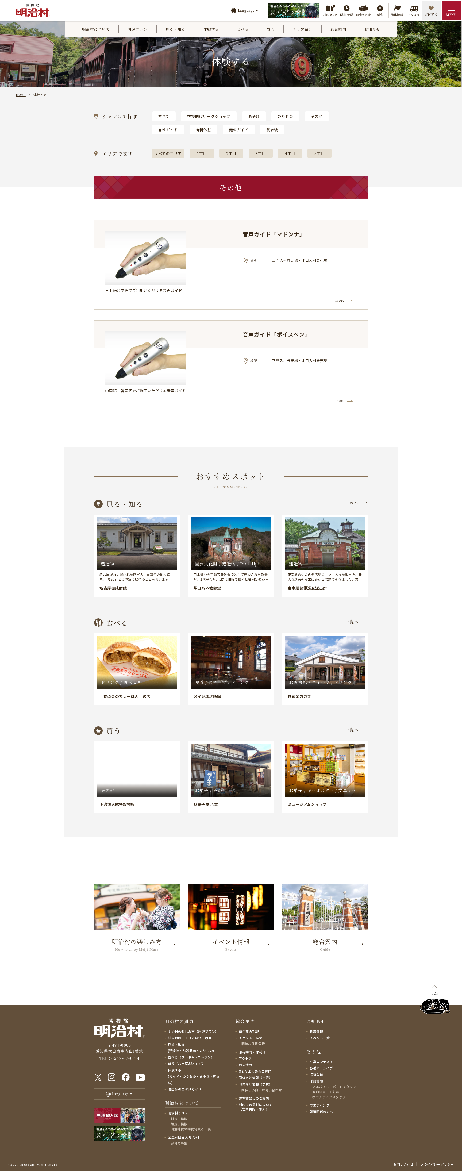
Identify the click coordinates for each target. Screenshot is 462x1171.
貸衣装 (272, 129)
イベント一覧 (320, 1037)
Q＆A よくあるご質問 (255, 1071)
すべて (164, 116)
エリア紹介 (302, 29)
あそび (254, 116)
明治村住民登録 (253, 1043)
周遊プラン (137, 29)
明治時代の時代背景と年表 (191, 1129)
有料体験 (203, 129)
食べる (243, 29)
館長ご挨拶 (179, 1124)
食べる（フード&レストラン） (191, 1057)
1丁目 (202, 153)
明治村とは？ (178, 1113)
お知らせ (372, 29)
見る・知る (175, 29)
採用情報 (316, 1080)
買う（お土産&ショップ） (187, 1063)
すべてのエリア (168, 153)
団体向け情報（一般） (255, 1077)
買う (271, 29)
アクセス (245, 1058)
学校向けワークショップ (208, 116)
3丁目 (261, 153)
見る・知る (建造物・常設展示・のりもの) (191, 1047)
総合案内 (338, 29)
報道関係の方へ (321, 1111)
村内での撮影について (255, 1106)
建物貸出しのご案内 (254, 1098)
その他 (317, 116)
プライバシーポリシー (437, 1164)
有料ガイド (168, 129)
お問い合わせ (403, 1164)
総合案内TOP (249, 1031)
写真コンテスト (321, 1061)
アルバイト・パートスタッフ (334, 1086)
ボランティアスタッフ (329, 1097)
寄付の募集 (179, 1143)
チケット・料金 (250, 1037)
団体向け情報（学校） (255, 1084)
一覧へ (352, 503)
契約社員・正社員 (325, 1091)
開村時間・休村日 (252, 1052)
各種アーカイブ (321, 1068)
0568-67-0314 (125, 1058)
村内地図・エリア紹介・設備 (190, 1037)
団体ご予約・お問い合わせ (261, 1090)
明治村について (96, 29)
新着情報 (316, 1031)
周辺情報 (245, 1064)
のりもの (285, 116)
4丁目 (290, 153)
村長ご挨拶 (179, 1118)
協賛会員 (316, 1074)
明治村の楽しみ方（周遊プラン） (193, 1031)
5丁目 (319, 153)
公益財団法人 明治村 (183, 1137)
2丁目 (231, 153)
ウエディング (320, 1105)
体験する (211, 29)
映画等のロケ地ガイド (185, 1089)
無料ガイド (239, 129)
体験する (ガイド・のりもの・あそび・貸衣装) (194, 1076)
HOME (21, 94)
